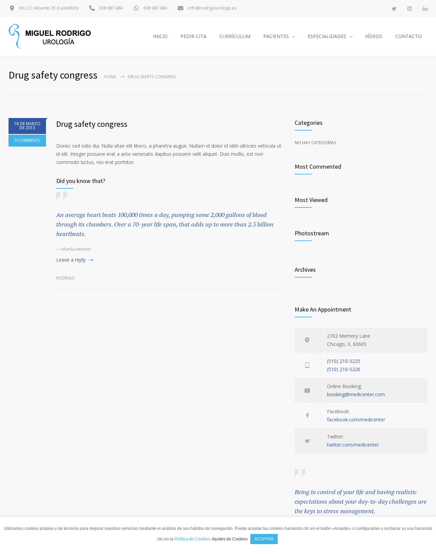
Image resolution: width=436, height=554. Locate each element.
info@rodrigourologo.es (212, 8)
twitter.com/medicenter (353, 444)
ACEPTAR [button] (264, 539)
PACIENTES (276, 36)
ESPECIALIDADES (327, 36)
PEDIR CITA (193, 36)
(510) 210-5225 (343, 361)
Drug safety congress (91, 124)
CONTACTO (408, 36)
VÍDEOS (373, 36)
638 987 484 (110, 8)
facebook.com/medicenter (356, 419)
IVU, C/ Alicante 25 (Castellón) (48, 8)
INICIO (160, 36)
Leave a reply (70, 259)
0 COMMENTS (27, 140)
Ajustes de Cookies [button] (230, 539)
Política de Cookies (192, 539)
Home (110, 77)
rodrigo (65, 278)
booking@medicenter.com (356, 394)
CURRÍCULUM (234, 36)
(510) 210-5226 (343, 369)
